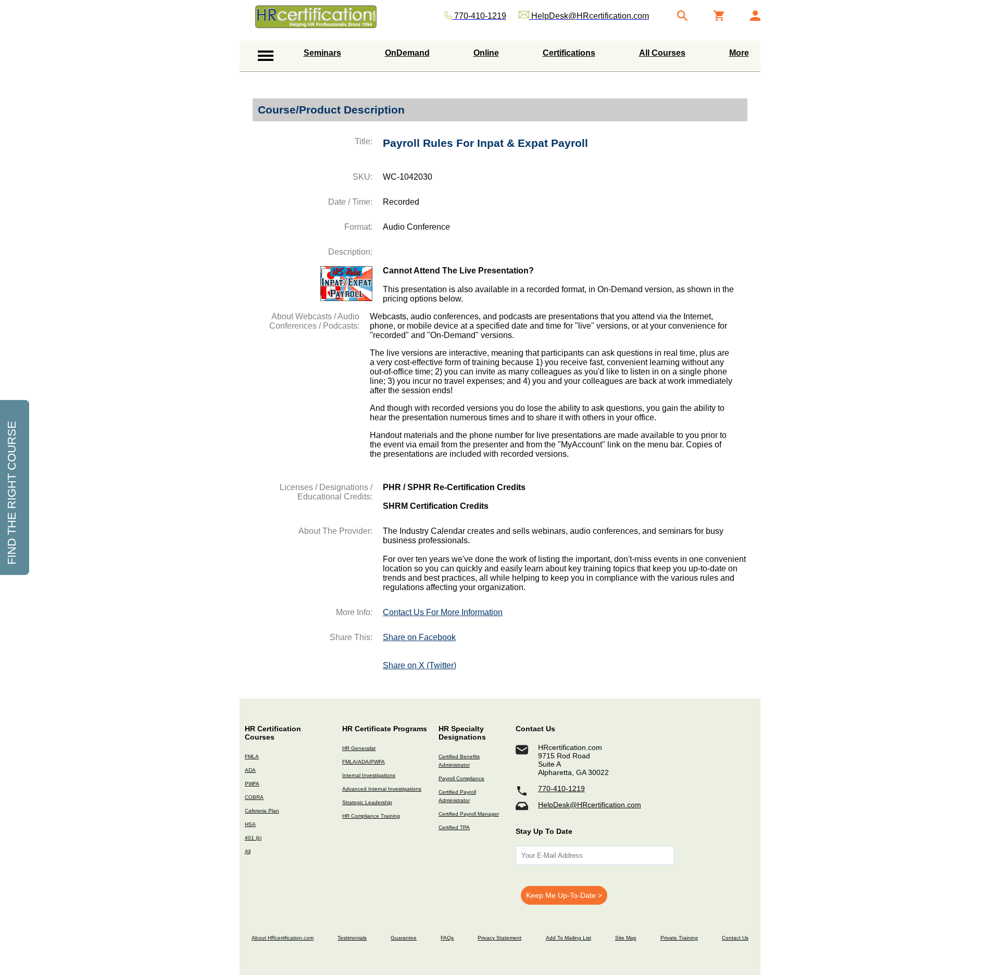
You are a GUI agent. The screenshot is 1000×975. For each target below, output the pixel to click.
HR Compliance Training (371, 816)
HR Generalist (359, 748)
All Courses (662, 52)
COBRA (254, 797)
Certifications (569, 52)
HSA (250, 824)
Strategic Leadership (367, 802)
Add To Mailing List (568, 938)
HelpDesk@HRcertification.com (589, 805)
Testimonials (352, 938)
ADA (250, 770)
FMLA (252, 756)
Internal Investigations (368, 775)
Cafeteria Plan (262, 811)
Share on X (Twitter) (419, 665)
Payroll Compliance (461, 778)
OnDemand (407, 52)
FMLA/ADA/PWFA (363, 762)
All (248, 851)
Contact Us (735, 938)
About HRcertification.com (283, 938)
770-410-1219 (561, 788)
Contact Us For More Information (443, 612)
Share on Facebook (419, 637)
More (739, 52)
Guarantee (404, 938)
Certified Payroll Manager (469, 814)
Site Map (625, 938)
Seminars (322, 52)
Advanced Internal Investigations (381, 789)
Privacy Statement (499, 938)
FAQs (447, 938)
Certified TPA (454, 827)
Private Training (679, 938)
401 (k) (253, 838)
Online (486, 52)
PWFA (252, 783)
